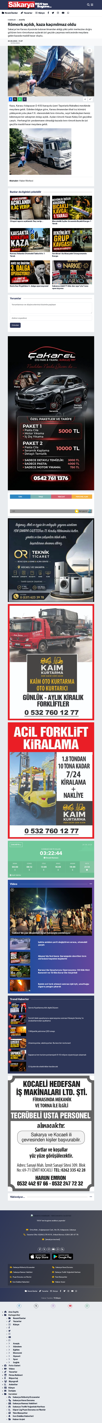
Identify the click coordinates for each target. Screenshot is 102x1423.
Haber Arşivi (60, 1282)
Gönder (15, 325)
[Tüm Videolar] (91, 884)
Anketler (13, 1384)
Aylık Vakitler (16, 875)
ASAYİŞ (22, 20)
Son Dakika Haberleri (21, 1282)
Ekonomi (17, 1353)
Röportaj (13, 1378)
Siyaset (16, 1356)
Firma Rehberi (15, 1375)
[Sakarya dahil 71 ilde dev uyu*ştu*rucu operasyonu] (72, 272)
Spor (15, 1359)
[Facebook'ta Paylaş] (10, 99)
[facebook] (19, 1306)
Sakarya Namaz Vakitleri (22, 1272)
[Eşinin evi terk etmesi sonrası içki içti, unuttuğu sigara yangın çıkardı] (20, 985)
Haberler (12, 20)
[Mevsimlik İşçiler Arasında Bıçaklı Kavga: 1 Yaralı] (72, 208)
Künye (41, 13)
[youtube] (70, 1306)
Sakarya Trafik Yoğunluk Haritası (67, 1272)
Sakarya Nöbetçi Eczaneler (24, 1267)
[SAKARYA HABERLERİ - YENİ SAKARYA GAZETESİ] (30, 4)
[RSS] (62, 1249)
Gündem (17, 1347)
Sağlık (16, 1362)
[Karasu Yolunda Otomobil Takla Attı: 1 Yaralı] (30, 240)
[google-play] (62, 1257)
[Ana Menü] (92, 5)
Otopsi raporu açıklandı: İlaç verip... (26, 221)
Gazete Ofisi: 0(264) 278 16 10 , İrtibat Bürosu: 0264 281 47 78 (52, 1235)
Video (11, 1369)
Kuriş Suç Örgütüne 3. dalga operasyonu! (29, 286)
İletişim (12, 1391)
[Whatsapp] (58, 1249)
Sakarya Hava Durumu (64, 1267)
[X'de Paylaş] (15, 99)
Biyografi (13, 1381)
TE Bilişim (57, 1298)
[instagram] (53, 1306)
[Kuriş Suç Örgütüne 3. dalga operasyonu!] (30, 272)
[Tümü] (91, 1197)
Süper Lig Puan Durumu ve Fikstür (29, 1410)
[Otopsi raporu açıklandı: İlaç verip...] (30, 208)
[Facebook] (40, 1249)
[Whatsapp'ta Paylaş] (20, 99)
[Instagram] (49, 1249)
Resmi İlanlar (11, 13)
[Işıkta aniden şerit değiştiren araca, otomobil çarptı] (20, 944)
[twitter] (36, 1306)
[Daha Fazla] (25, 99)
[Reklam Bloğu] (51, 413)
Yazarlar (27, 13)
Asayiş (16, 1343)
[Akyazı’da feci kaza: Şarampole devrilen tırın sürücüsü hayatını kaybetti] (20, 957)
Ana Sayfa (13, 1312)
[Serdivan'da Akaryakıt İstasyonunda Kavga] (72, 240)
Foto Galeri (14, 1366)
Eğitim (16, 1350)
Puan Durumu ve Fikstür (22, 1277)
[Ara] (88, 5)
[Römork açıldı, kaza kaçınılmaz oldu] (51, 71)
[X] (44, 1249)
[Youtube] (53, 1249)
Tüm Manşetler (61, 1277)
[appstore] (39, 1257)
